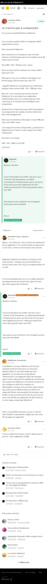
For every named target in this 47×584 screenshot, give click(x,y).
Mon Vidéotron (8, 14)
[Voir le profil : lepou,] (4, 530)
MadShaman (12, 360)
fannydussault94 (23, 522)
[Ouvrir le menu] (43, 14)
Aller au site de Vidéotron (11, 2)
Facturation (13, 545)
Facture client (13, 520)
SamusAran (12, 236)
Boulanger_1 (19, 488)
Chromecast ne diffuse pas (17, 501)
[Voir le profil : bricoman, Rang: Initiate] (4, 429)
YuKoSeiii (18, 478)
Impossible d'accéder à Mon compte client (25, 536)
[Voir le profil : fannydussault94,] (4, 521)
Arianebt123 (18, 504)
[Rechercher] (25, 8)
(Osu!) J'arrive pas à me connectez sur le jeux (24, 475)
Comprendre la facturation (17, 467)
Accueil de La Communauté (12, 572)
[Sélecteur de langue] (19, 8)
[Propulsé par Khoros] (23, 578)
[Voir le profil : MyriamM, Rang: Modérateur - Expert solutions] (5, 296)
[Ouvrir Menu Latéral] (3, 8)
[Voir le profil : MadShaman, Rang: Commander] (4, 361)
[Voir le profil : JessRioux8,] (4, 538)
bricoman (11, 428)
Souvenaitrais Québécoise (18, 528)
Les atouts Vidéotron (16, 553)
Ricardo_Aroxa (20, 470)
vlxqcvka (20, 548)
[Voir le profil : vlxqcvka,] (4, 546)
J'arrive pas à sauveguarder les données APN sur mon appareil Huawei (24, 484)
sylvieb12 (20, 556)
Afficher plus (24, 562)
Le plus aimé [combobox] (38, 230)
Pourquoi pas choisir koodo (17, 493)
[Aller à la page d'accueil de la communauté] (11, 8)
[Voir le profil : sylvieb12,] (4, 555)
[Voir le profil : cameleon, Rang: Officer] (4, 21)
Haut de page (30, 572)
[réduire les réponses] (23, 235)
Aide (40, 572)
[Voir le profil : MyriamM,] (6, 160)
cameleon (11, 20)
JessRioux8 (21, 539)
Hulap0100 (19, 496)
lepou (19, 531)
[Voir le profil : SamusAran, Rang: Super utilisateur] (4, 238)
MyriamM (12, 159)
